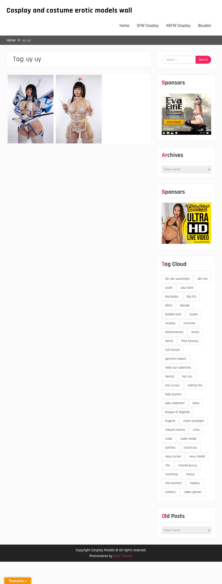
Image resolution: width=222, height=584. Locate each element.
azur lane (187, 287)
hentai (169, 376)
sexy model (197, 456)
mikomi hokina (175, 430)
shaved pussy (187, 465)
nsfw (196, 430)
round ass (190, 447)
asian (169, 287)
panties (170, 447)
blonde (184, 305)
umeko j (170, 492)
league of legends (177, 412)
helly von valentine (178, 367)
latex (196, 403)
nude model (188, 438)
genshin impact (175, 358)
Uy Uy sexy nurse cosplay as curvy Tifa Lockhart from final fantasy (78, 89)
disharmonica (174, 332)
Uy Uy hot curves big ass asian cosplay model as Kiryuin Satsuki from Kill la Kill (30, 92)
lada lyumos (173, 394)
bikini (168, 305)
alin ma (202, 279)
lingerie (170, 421)
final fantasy (190, 341)
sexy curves (173, 456)
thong (190, 474)
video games (193, 492)
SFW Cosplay (148, 25)
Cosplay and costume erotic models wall (69, 10)
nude (168, 438)
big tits (191, 296)
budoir (193, 314)
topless (195, 483)
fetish (169, 341)
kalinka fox (195, 385)
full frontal (172, 350)
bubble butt (173, 314)
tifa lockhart (173, 483)
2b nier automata (177, 279)
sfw (167, 465)
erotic (195, 332)
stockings (171, 474)
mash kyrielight (193, 421)
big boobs (172, 296)
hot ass (187, 376)
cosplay (170, 323)
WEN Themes (122, 556)
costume (189, 323)
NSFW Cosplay (178, 25)
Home (124, 25)
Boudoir (204, 25)
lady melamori (174, 403)
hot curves (172, 385)
